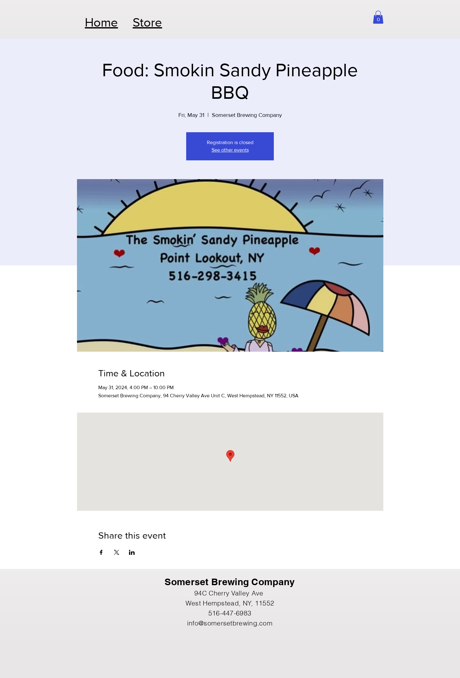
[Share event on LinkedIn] (132, 552)
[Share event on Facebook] (101, 552)
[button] (378, 17)
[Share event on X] (117, 552)
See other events (230, 150)
